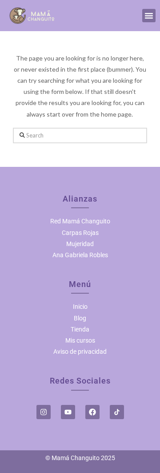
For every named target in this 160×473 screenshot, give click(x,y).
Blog (80, 318)
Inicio (80, 306)
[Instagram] (43, 412)
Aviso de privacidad (80, 351)
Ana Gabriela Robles (80, 255)
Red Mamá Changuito (80, 221)
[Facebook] (92, 412)
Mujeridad (80, 243)
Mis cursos (80, 340)
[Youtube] (68, 412)
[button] (149, 15)
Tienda (80, 329)
